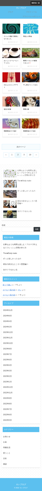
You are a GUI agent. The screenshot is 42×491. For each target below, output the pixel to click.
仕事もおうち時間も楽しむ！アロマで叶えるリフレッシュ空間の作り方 (20, 246)
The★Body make (10, 253)
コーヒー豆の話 (9, 290)
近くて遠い (7, 285)
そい (20, 290)
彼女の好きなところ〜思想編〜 (15, 264)
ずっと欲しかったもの (12, 259)
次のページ (21, 147)
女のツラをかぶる (10, 270)
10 (30, 155)
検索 (3, 225)
